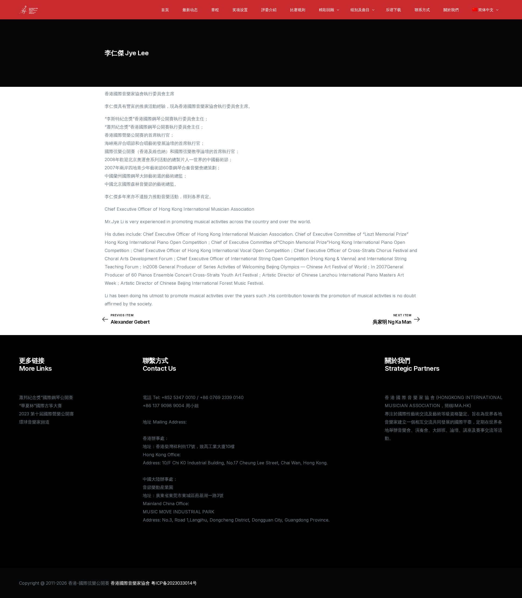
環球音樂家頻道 (34, 422)
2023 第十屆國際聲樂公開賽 (46, 413)
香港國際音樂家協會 (130, 583)
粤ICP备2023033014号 (174, 583)
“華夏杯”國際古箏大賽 (40, 405)
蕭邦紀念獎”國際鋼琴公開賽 (46, 397)
